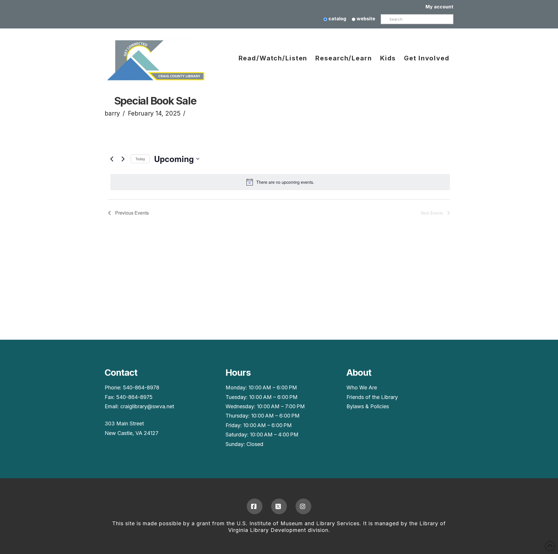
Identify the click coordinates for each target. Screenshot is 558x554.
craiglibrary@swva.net (147, 406)
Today (140, 158)
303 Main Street (124, 423)
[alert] (280, 182)
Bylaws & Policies (367, 406)
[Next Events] (122, 158)
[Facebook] (254, 506)
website (365, 18)
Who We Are (361, 387)
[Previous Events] (111, 158)
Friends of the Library (372, 397)
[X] (279, 506)
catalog (336, 18)
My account (439, 7)
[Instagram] (303, 506)
